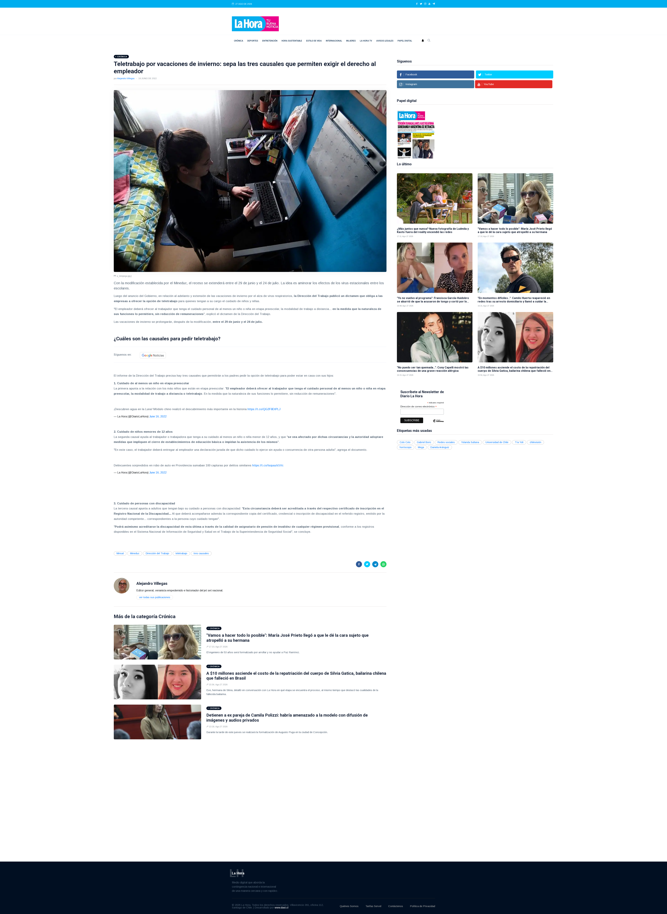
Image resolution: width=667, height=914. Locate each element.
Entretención (269, 41)
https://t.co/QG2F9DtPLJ (264, 409)
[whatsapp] (383, 564)
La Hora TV (366, 41)
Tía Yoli (519, 442)
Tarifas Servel (373, 906)
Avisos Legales (384, 41)
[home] (255, 23)
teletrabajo (181, 553)
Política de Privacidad (422, 906)
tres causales (201, 553)
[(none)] (121, 585)
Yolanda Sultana (470, 442)
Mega (421, 447)
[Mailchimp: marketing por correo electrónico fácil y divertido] (438, 423)
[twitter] (421, 4)
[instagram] (425, 4)
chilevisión (535, 442)
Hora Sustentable (292, 41)
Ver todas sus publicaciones (154, 597)
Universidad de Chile (496, 442)
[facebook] (417, 4)
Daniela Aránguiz (439, 447)
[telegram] (434, 4)
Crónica (238, 41)
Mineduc (134, 553)
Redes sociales (446, 442)
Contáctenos (395, 906)
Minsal (120, 553)
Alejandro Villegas (125, 78)
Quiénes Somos (349, 906)
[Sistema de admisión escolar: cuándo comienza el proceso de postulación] (416, 134)
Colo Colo (405, 442)
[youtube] (429, 4)
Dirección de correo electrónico (418, 406)
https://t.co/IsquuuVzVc (267, 465)
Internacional (334, 41)
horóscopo (405, 447)
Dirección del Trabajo (157, 553)
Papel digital (405, 41)
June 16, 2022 (158, 416)
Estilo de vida (314, 41)
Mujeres (351, 41)
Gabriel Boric (424, 442)
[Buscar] (429, 41)
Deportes (252, 41)
